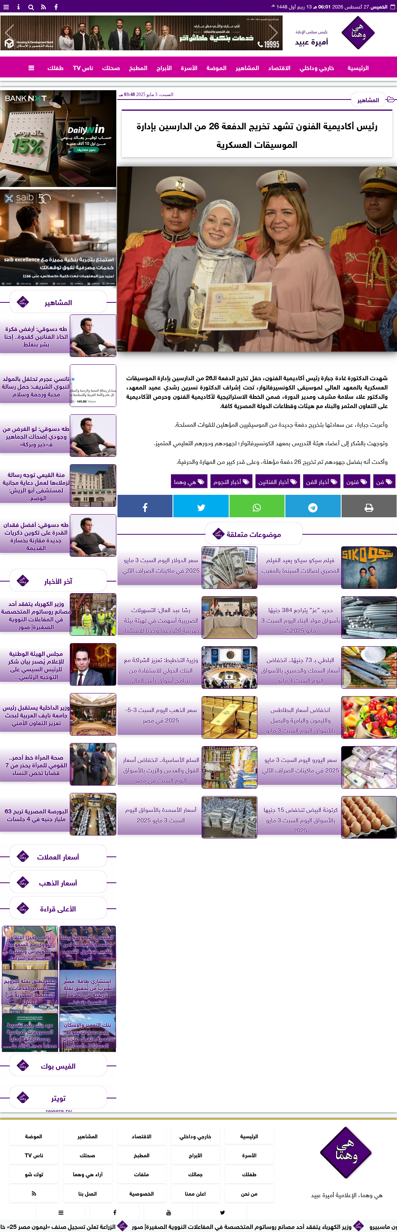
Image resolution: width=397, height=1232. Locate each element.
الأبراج (164, 67)
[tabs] (6, 6)
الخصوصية (141, 1193)
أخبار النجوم (228, 480)
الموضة (216, 67)
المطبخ (138, 67)
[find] (31, 6)
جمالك (195, 1173)
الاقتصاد (279, 67)
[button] (9, 32)
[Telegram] (313, 506)
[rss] (43, 6)
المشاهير (247, 67)
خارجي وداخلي (317, 67)
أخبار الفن (318, 480)
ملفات (141, 1173)
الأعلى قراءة (58, 907)
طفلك (56, 67)
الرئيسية (358, 67)
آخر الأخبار (58, 580)
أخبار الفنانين (274, 480)
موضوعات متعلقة (254, 533)
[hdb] (141, 32)
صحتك (111, 67)
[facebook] (56, 6)
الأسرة (189, 67)
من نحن (249, 1193)
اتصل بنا (87, 1193)
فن (381, 480)
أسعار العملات (58, 855)
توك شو (34, 1173)
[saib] (58, 283)
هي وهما (186, 480)
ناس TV (83, 67)
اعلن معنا (195, 1193)
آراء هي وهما (88, 1173)
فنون (354, 480)
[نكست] (58, 183)
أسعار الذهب (58, 881)
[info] (18, 6)
